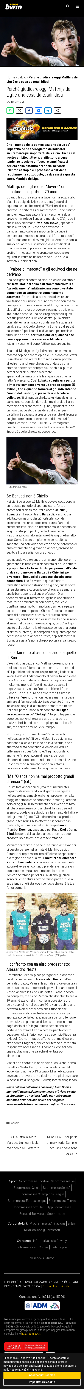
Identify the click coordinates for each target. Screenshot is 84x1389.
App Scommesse (59, 1207)
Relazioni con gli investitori (42, 1230)
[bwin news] (14, 6)
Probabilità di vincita (56, 1286)
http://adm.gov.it (30, 1333)
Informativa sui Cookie (33, 1247)
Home (10, 77)
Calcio (21, 77)
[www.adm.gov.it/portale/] (42, 1309)
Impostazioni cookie (42, 1382)
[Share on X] (19, 110)
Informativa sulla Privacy (50, 1241)
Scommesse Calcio (27, 1187)
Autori (50, 1258)
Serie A (11, 680)
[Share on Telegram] (48, 110)
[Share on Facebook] (29, 110)
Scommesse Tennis (62, 1200)
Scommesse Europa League (27, 1200)
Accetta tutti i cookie (42, 1375)
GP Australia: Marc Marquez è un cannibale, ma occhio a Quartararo (22, 1142)
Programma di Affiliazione (47, 1223)
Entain (72, 1223)
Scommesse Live (63, 1181)
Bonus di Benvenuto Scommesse (42, 1213)
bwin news (37, 1258)
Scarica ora (68, 1104)
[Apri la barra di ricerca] (68, 6)
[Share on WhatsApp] (10, 110)
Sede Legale (59, 1247)
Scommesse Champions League (42, 1194)
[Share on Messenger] (38, 110)
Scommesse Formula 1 (29, 1207)
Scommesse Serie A (56, 1187)
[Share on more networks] (57, 110)
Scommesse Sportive (34, 1181)
